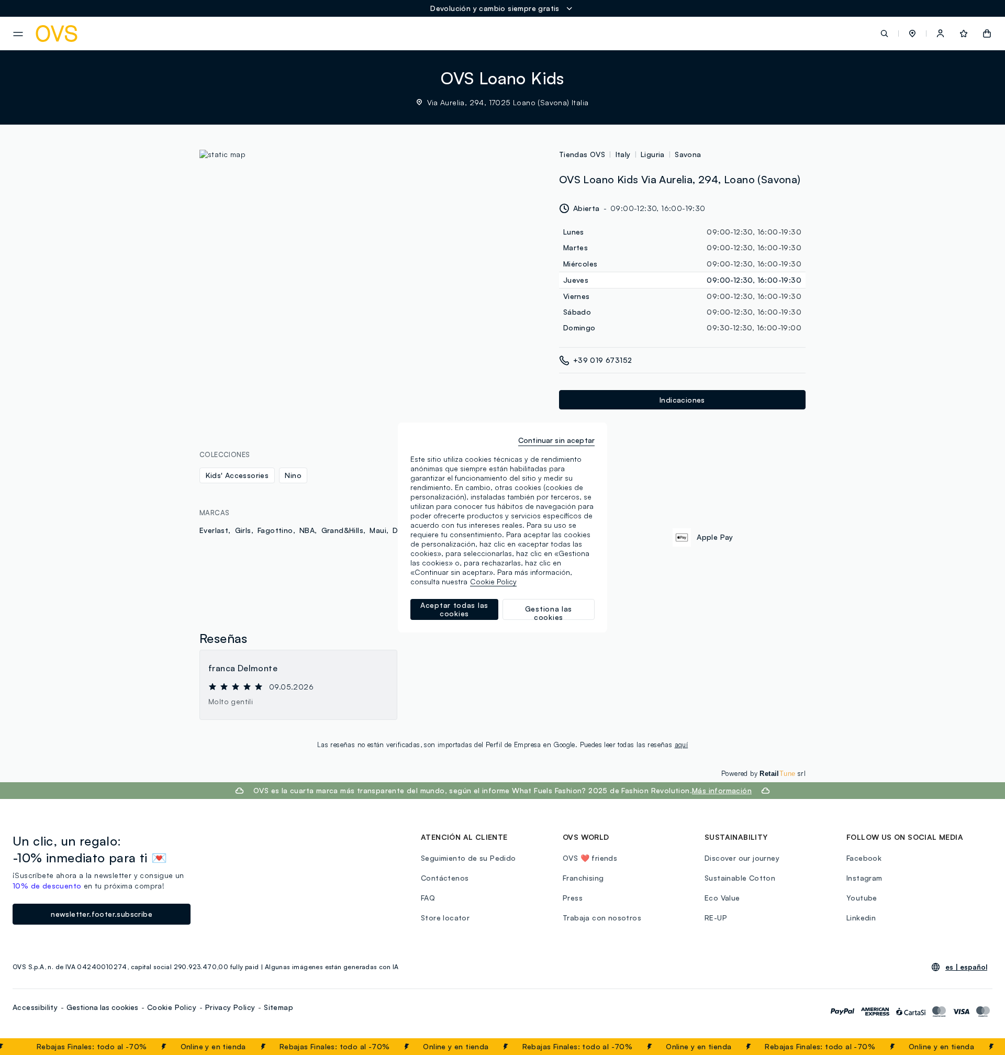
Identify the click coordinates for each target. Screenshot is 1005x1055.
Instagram (864, 877)
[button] (912, 33)
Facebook (863, 857)
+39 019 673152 (602, 360)
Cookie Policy (171, 1007)
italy (623, 154)
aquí (681, 744)
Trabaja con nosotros (602, 917)
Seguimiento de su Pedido (468, 857)
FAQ (428, 897)
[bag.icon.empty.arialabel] (986, 33)
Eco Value (722, 897)
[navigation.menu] (18, 34)
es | (966, 967)
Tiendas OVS (582, 154)
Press (573, 897)
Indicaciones (682, 399)
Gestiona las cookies (102, 1007)
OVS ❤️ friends (590, 857)
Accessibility (35, 1007)
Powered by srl (763, 773)
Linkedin (861, 917)
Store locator (445, 917)
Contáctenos (444, 877)
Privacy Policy (230, 1007)
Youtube (861, 897)
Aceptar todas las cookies (454, 609)
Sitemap (278, 1007)
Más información (722, 790)
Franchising (583, 877)
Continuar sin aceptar (556, 440)
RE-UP (716, 917)
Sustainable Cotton (740, 877)
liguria (653, 154)
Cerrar (977, 1046)
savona (688, 154)
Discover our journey (742, 857)
